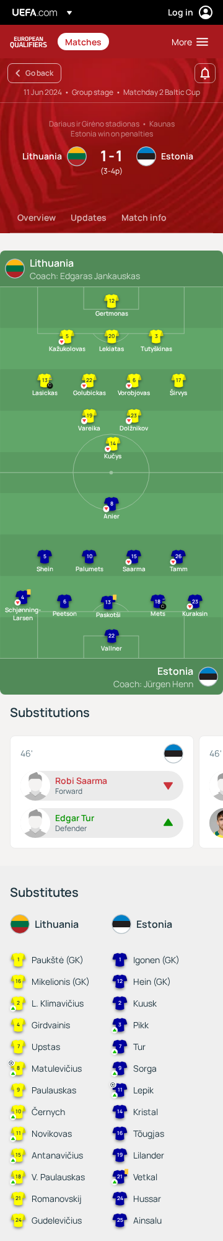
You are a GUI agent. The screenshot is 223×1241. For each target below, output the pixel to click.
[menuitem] (108, 41)
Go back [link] (39, 73)
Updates (89, 217)
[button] (187, 41)
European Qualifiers (28, 41)
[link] (83, 41)
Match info (144, 217)
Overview (36, 217)
